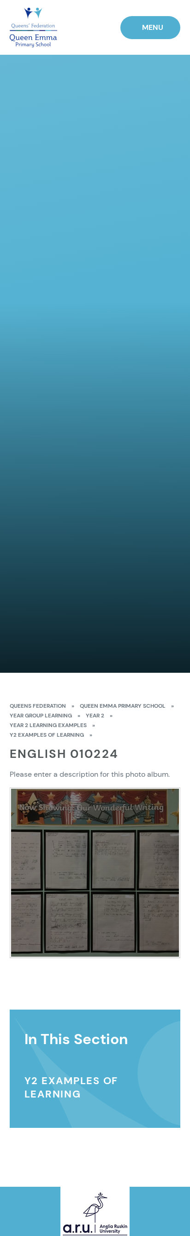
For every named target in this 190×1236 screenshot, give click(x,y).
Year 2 (95, 715)
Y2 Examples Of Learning (47, 735)
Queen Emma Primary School (123, 706)
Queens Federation (38, 706)
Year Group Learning (41, 715)
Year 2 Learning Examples (48, 725)
